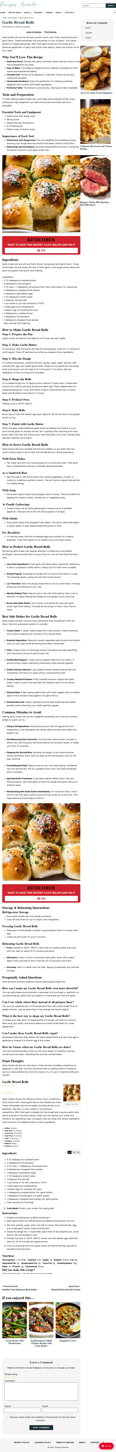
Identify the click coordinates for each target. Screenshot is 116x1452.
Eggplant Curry (68, 1340)
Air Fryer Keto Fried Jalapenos (96, 92)
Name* (8, 1406)
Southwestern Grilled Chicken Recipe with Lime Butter (41, 1343)
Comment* (10, 1381)
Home (4, 18)
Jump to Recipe (33, 32)
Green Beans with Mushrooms (15, 1342)
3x (78, 1152)
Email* (45, 1406)
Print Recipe (50, 32)
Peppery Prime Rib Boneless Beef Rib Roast (94, 203)
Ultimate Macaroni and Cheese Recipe (96, 147)
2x (74, 1152)
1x (69, 1152)
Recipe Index (12, 18)
